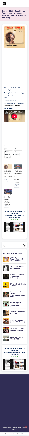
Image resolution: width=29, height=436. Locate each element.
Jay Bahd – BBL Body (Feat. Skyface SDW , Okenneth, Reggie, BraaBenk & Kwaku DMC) (8, 199)
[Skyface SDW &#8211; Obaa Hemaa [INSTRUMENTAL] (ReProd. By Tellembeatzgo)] (8, 166)
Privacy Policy (20, 434)
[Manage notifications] (26, 427)
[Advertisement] (14, 69)
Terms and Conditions (10, 434)
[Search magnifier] (24, 245)
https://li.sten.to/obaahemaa (12, 105)
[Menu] (26, 3)
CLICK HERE (14, 219)
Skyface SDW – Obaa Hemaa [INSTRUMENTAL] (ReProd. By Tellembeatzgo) (8, 173)
